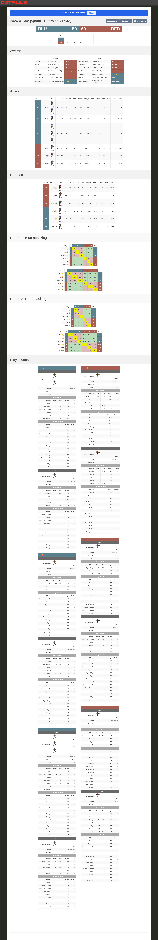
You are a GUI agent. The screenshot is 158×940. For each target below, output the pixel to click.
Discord (113, 21)
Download (141, 21)
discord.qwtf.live (78, 12)
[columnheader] (61, 36)
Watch (127, 21)
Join (92, 13)
